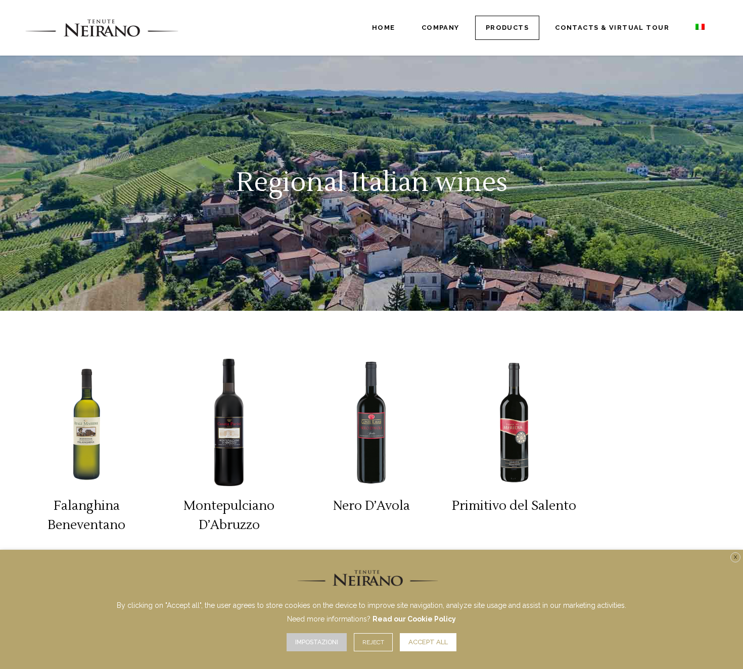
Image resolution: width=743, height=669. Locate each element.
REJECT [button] (373, 642)
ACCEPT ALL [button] (428, 642)
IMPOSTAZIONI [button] (316, 642)
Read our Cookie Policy (414, 619)
